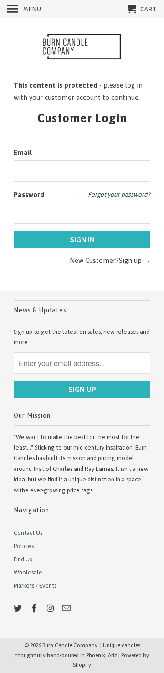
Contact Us (28, 532)
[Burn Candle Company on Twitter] (19, 608)
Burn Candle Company (69, 645)
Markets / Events (35, 585)
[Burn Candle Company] (82, 47)
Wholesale (28, 572)
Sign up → (134, 260)
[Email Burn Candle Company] (67, 608)
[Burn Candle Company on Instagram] (51, 608)
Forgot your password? (119, 194)
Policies (24, 546)
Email (23, 152)
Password (29, 194)
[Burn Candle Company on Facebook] (35, 608)
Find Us (23, 559)
